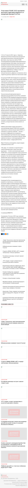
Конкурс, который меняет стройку (11, 278)
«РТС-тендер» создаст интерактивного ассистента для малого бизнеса (12, 261)
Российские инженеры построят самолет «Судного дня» (13, 256)
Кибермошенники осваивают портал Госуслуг (12, 247)
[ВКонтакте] (4, 234)
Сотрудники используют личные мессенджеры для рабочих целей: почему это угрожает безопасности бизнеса (14, 423)
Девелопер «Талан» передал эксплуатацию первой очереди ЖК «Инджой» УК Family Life (14, 293)
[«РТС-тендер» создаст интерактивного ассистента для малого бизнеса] (14, 398)
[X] (2, 234)
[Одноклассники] (5, 234)
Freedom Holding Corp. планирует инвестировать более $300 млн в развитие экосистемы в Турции (14, 273)
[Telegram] (7, 234)
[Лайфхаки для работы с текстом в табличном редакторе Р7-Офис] (14, 462)
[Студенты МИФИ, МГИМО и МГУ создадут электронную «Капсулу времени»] (14, 358)
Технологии (4, 319)
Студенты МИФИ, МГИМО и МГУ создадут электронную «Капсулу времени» (13, 252)
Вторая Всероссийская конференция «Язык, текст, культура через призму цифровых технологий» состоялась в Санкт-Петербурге (14, 267)
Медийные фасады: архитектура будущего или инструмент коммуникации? (13, 282)
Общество (12, 16)
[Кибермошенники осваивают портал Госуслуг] (14, 339)
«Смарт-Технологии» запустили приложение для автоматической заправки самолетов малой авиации (14, 241)
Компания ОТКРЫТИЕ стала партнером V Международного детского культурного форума (13, 299)
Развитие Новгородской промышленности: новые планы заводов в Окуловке (14, 287)
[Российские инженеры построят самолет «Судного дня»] (14, 378)
